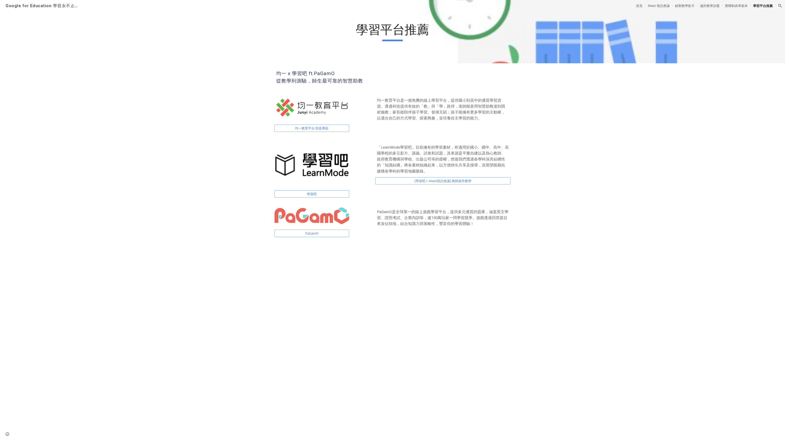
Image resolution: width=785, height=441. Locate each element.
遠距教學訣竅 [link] (710, 5)
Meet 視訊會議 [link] (659, 5)
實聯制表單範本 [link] (736, 5)
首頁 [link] (639, 5)
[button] (780, 6)
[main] (392, 31)
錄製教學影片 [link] (685, 5)
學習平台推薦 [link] (763, 5)
